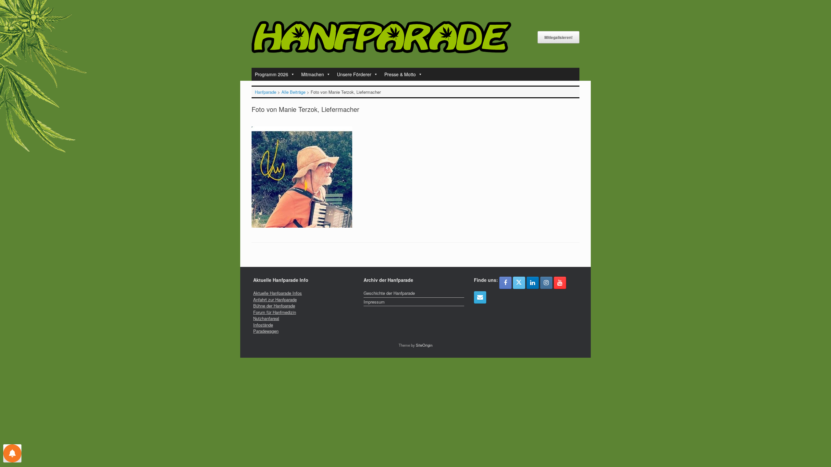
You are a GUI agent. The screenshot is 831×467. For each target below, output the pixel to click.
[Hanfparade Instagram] (546, 283)
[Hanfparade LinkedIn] (533, 283)
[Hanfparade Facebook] (505, 283)
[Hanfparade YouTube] (560, 283)
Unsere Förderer (354, 74)
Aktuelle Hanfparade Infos (277, 293)
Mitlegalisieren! (558, 37)
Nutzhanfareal (266, 318)
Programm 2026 (271, 74)
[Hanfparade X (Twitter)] (519, 283)
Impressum (374, 302)
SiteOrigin (424, 345)
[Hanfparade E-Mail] (480, 297)
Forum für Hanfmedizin (274, 312)
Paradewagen (266, 331)
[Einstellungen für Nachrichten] (12, 453)
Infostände (263, 325)
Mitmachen (312, 74)
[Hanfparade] (381, 37)
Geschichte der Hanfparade (389, 293)
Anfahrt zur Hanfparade (275, 299)
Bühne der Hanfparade (274, 306)
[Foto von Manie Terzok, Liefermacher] (302, 226)
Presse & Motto (400, 74)
